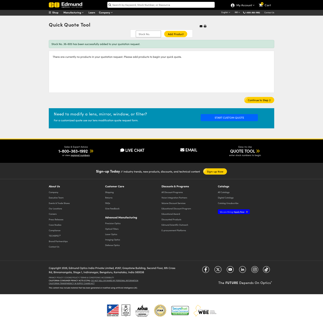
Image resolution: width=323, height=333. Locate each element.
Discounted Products (171, 219)
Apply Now (232, 211)
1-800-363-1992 (252, 12)
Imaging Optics (112, 239)
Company (105, 12)
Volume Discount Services (174, 203)
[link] (266, 2)
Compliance (54, 230)
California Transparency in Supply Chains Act (72, 283)
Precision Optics (113, 223)
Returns (109, 197)
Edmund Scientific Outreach (175, 224)
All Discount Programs (172, 192)
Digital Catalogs (226, 197)
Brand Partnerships (58, 241)
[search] (161, 5)
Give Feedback (112, 208)
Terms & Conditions (90, 277)
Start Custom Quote (229, 117)
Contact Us (269, 12)
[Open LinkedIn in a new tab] (242, 270)
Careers (53, 213)
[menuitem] (57, 12)
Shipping (109, 192)
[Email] (201, 26)
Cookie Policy (72, 277)
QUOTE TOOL (242, 151)
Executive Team (56, 197)
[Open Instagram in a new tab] (255, 270)
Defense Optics (112, 245)
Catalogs (224, 192)
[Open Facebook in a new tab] (205, 270)
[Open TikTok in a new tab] (266, 270)
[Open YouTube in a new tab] (230, 270)
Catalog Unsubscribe (228, 203)
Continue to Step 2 (259, 100)
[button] (253, 12)
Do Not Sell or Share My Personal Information (114, 280)
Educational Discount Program (176, 208)
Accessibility (107, 277)
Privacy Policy (56, 277)
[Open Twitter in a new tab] (218, 270)
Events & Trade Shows (59, 203)
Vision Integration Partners (174, 197)
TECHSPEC (55, 235)
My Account (244, 5)
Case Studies (55, 224)
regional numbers (80, 155)
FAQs (107, 203)
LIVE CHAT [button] (134, 150)
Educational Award (171, 213)
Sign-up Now (215, 171)
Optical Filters (112, 228)
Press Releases (56, 219)
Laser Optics (111, 234)
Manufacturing (72, 12)
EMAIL (191, 149)
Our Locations (55, 208)
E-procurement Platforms (174, 230)
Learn (91, 12)
